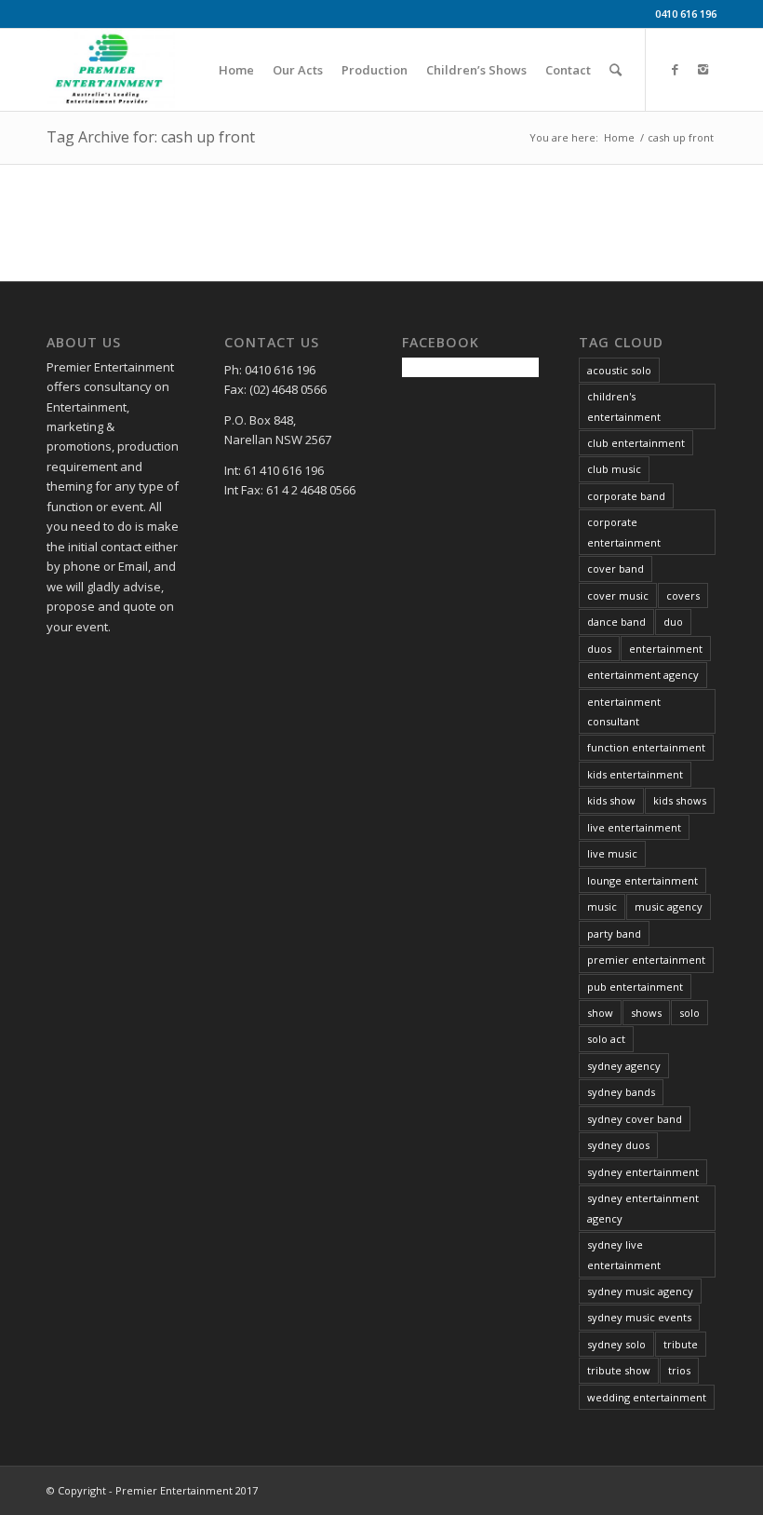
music (602, 906)
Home (619, 137)
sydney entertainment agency (643, 1207)
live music (612, 853)
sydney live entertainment (624, 1254)
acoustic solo (619, 370)
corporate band (626, 496)
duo (673, 622)
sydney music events (639, 1317)
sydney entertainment (643, 1172)
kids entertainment (635, 774)
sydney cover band (634, 1119)
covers (683, 595)
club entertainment (636, 443)
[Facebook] (675, 69)
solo (689, 1013)
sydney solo (616, 1344)
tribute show (618, 1370)
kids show (611, 800)
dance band (616, 622)
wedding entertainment (646, 1397)
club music (614, 469)
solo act (606, 1039)
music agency (669, 906)
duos (599, 649)
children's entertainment (624, 406)
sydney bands (621, 1092)
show (600, 1013)
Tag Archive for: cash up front (151, 137)
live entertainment (634, 827)
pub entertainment (635, 987)
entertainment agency (643, 675)
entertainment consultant (624, 711)
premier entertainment (646, 960)
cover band (615, 568)
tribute (680, 1344)
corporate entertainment (624, 531)
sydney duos (618, 1145)
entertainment (666, 649)
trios (679, 1370)
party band (614, 933)
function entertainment (646, 747)
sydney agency (624, 1066)
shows (646, 1013)
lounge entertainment (642, 880)
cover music (618, 595)
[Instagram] (702, 69)
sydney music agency (640, 1291)
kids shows (679, 800)
